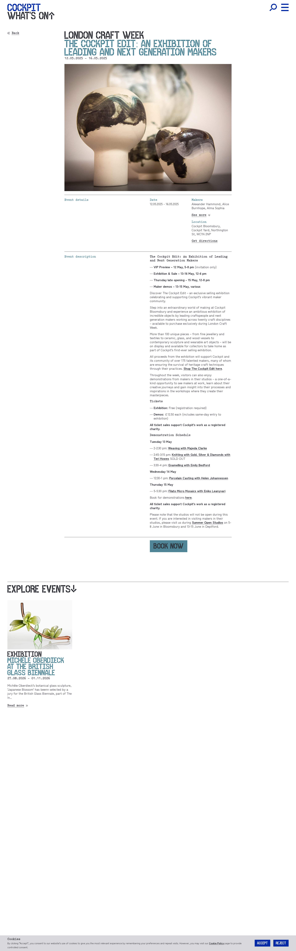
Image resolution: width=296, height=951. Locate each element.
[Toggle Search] (273, 7)
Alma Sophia (215, 208)
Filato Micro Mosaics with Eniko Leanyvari (197, 491)
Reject (281, 943)
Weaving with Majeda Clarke (187, 448)
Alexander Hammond (206, 204)
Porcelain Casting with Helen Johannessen (198, 478)
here (188, 497)
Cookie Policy (216, 943)
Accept (262, 943)
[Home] (24, 7)
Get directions (205, 241)
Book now (169, 546)
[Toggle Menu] (285, 7)
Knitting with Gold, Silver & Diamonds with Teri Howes (192, 456)
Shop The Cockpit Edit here (202, 368)
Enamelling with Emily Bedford (189, 465)
